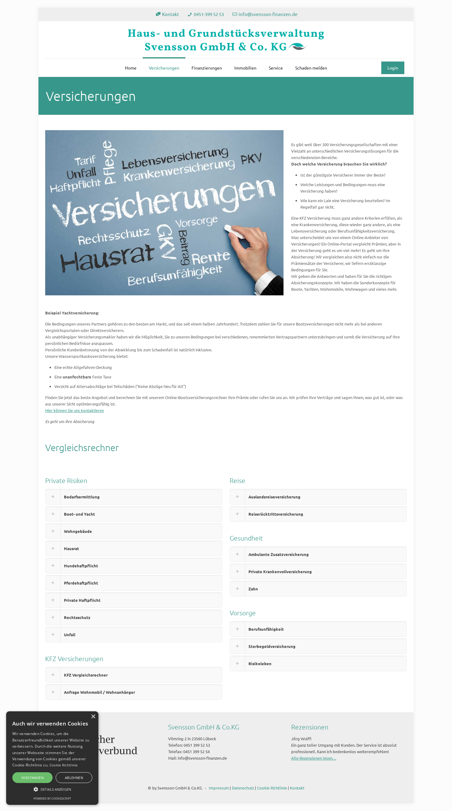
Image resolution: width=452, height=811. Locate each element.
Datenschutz (243, 787)
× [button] (93, 716)
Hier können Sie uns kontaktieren (74, 410)
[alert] (52, 758)
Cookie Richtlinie (272, 787)
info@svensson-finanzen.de (268, 14)
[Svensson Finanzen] (226, 39)
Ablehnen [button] (74, 777)
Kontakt (170, 14)
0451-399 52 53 (209, 14)
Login (392, 67)
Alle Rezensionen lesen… (313, 758)
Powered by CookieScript (52, 799)
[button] (52, 789)
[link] (133, 497)
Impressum (219, 787)
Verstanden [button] (32, 777)
